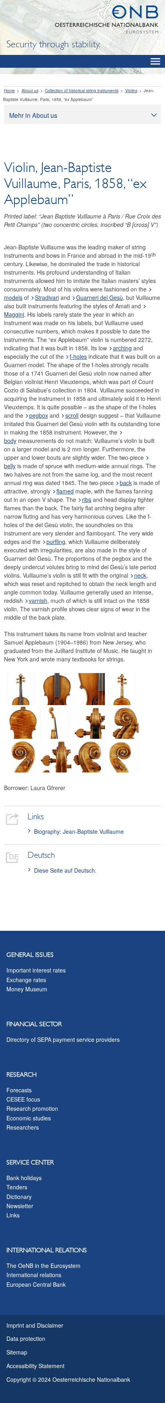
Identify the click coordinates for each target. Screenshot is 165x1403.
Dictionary (19, 1197)
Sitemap (16, 1352)
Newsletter (19, 1206)
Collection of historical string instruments (82, 90)
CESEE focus (23, 1099)
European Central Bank (36, 1284)
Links (13, 1215)
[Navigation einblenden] (155, 61)
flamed (65, 491)
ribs (86, 499)
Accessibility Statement (35, 1366)
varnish (38, 600)
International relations (33, 1275)
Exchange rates (26, 980)
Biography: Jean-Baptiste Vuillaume (79, 831)
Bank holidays (24, 1178)
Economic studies (28, 1118)
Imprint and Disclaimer (34, 1325)
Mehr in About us (33, 115)
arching (122, 348)
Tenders (16, 1187)
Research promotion (32, 1108)
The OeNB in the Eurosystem (43, 1265)
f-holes (78, 356)
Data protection (25, 1338)
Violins (131, 90)
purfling (55, 542)
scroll (71, 415)
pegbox (38, 415)
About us (30, 90)
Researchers (22, 1127)
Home (9, 90)
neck (140, 575)
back (126, 483)
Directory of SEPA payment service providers (63, 1039)
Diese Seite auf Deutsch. (65, 870)
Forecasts (19, 1090)
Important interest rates (36, 970)
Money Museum (26, 989)
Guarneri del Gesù (99, 297)
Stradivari (47, 297)
